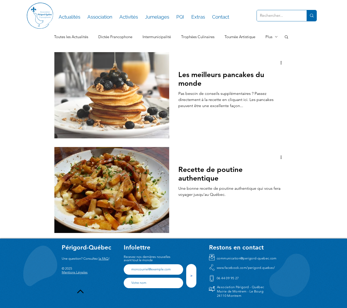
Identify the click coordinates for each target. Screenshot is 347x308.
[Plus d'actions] (283, 63)
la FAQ (103, 258)
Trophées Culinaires (197, 36)
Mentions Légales (75, 272)
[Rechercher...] (312, 15)
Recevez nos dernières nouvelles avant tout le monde (147, 258)
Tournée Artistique (240, 36)
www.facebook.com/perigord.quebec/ (246, 268)
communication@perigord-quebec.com (247, 258)
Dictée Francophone (115, 36)
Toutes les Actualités (71, 36)
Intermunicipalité (157, 36)
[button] (286, 37)
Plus (268, 36)
